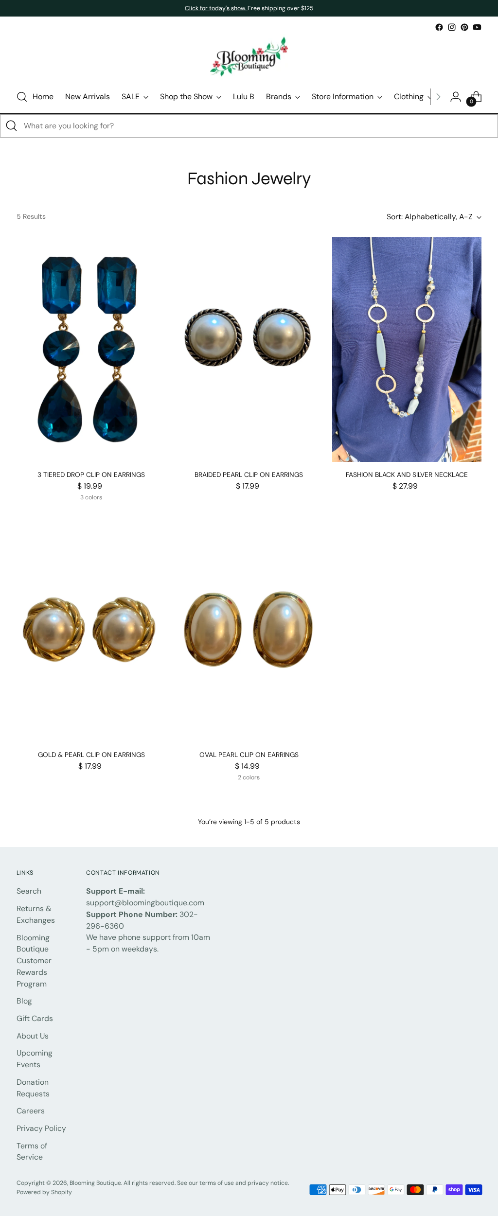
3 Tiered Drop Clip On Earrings (91, 474)
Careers (31, 1111)
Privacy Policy (41, 1128)
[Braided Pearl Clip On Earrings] (248, 349)
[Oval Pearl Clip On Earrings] (248, 629)
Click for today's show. (216, 8)
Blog (24, 1001)
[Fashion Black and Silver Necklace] (406, 349)
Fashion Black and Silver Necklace (407, 474)
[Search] (11, 126)
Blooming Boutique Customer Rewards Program (34, 961)
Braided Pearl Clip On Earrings (249, 474)
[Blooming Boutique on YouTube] (477, 27)
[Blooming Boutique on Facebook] (439, 27)
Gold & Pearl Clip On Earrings (91, 754)
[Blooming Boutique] (249, 57)
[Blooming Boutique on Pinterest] (464, 27)
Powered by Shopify (44, 1192)
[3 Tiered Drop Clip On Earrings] (91, 349)
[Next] (438, 96)
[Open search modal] (22, 96)
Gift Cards (35, 1018)
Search (29, 891)
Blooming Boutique (95, 1183)
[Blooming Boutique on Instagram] (451, 27)
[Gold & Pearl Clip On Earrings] (91, 629)
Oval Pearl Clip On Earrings (249, 754)
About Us (33, 1036)
